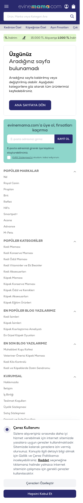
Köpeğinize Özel (36, 27)
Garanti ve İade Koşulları (19, 419)
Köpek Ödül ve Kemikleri (19, 290)
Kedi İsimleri (11, 317)
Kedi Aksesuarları (15, 271)
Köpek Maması (13, 278)
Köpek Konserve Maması (19, 284)
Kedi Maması (12, 247)
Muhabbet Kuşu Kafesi (18, 349)
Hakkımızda (11, 382)
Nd (5, 177)
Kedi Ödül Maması (15, 259)
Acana (8, 220)
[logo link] (40, 6)
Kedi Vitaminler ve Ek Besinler (23, 265)
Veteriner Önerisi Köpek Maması (24, 355)
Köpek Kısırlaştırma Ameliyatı (23, 329)
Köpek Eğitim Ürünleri (17, 302)
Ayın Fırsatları (59, 27)
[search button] (72, 16)
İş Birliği (9, 394)
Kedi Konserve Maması (18, 253)
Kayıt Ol (63, 139)
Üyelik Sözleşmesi (15, 407)
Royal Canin (11, 183)
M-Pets (8, 232)
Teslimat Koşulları (15, 401)
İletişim (8, 388)
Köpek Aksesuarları (16, 296)
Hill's (7, 208)
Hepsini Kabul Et (40, 494)
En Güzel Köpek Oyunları (19, 335)
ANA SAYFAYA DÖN (30, 105)
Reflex (8, 202)
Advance (9, 226)
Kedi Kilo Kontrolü (15, 362)
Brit (6, 195)
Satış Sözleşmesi (14, 413)
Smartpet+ (11, 214)
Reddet (43, 460)
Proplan (9, 189)
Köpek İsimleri (12, 323)
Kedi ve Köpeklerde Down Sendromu (27, 368)
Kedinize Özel (12, 27)
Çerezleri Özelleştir (40, 483)
